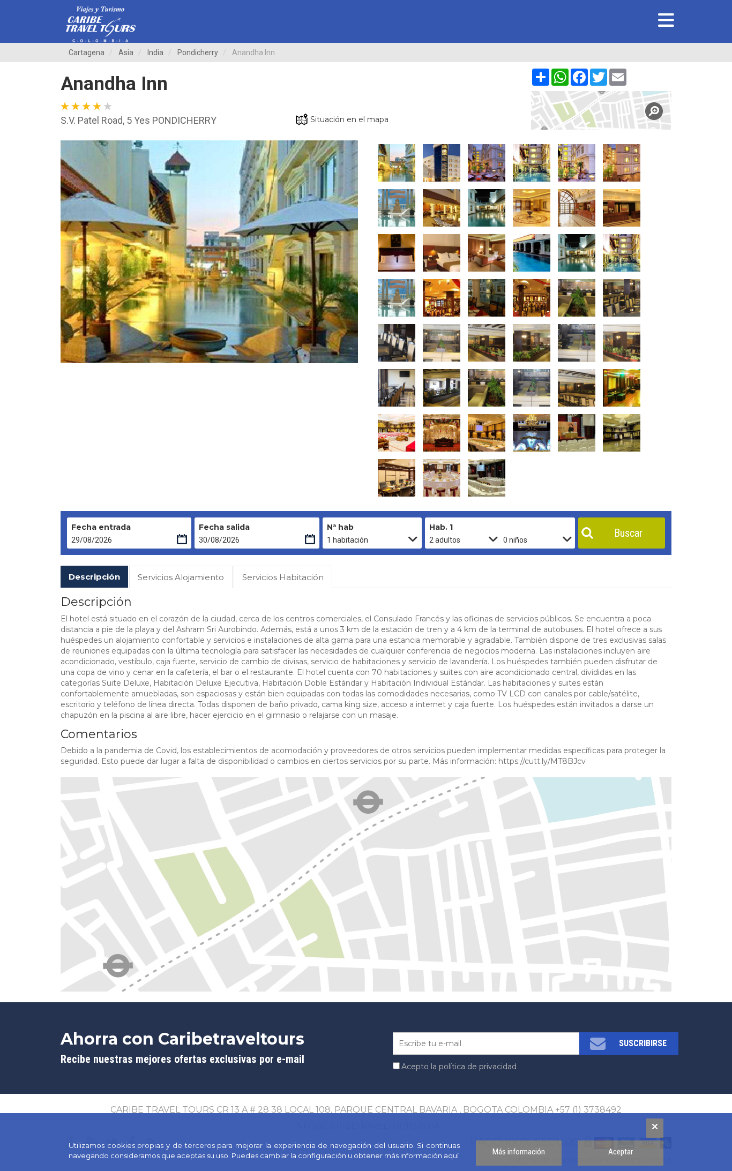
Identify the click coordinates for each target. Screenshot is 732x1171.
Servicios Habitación (283, 577)
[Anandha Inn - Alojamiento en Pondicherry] (396, 162)
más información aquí (421, 1155)
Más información (518, 1152)
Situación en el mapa (349, 119)
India (155, 52)
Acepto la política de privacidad (459, 1066)
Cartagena (86, 52)
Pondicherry (197, 52)
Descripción (94, 577)
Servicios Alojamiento (181, 577)
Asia (125, 52)
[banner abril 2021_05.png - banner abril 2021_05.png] (101, 24)
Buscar (628, 533)
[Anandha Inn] (601, 110)
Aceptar (620, 1152)
